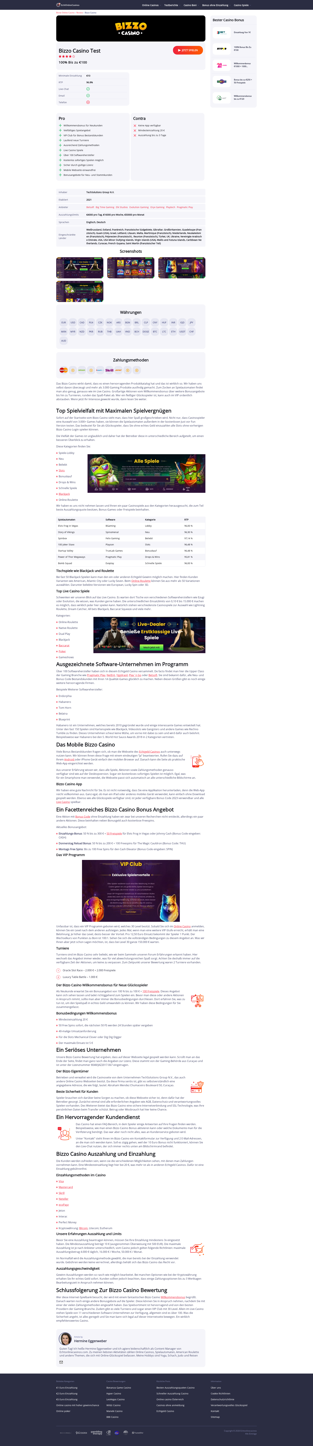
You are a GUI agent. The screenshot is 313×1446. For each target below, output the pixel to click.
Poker (62, 651)
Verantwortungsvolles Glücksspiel (229, 1405)
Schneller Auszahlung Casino (172, 1393)
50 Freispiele (114, 833)
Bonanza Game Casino (118, 1387)
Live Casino (63, 802)
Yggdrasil (122, 675)
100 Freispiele (150, 991)
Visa (61, 1181)
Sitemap (215, 1416)
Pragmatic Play (185, 207)
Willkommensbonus (173, 1297)
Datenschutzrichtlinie (222, 1399)
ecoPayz (64, 1205)
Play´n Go (135, 675)
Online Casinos (150, 5)
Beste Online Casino (65, 12)
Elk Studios (122, 207)
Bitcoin (83, 1228)
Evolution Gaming (139, 207)
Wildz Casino (113, 1405)
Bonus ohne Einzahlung (215, 5)
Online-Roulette (141, 581)
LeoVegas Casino (115, 1399)
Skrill (62, 1193)
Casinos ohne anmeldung (170, 1405)
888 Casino (112, 1416)
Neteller (63, 1199)
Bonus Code (82, 816)
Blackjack (64, 494)
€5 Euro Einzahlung (66, 1399)
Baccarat (64, 645)
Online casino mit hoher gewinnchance (77, 1405)
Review (79, 12)
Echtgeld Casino (165, 1411)
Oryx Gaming (157, 207)
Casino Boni (190, 5)
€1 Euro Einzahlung (66, 1387)
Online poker (63, 1411)
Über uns (216, 1387)
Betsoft (90, 207)
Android (69, 759)
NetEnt (111, 675)
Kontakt (215, 1411)
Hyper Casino (113, 1393)
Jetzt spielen (190, 50)
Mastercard (66, 1187)
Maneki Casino (114, 1411)
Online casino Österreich (170, 1399)
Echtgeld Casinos (149, 751)
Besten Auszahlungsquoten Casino (175, 1387)
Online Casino (182, 926)
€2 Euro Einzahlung (66, 1393)
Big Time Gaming (105, 207)
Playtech (170, 207)
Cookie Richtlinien (220, 1393)
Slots (62, 470)
